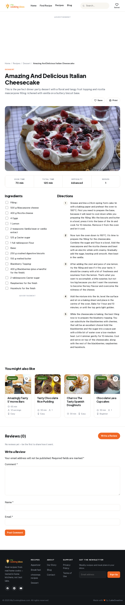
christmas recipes (35, 576)
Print (115, 100)
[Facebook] (7, 588)
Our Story (51, 565)
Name (9, 502)
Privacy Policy (66, 566)
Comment (11, 464)
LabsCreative (116, 600)
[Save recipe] (26, 379)
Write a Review (109, 436)
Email (9, 516)
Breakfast (36, 570)
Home (33, 5)
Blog (69, 5)
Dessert (26, 63)
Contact (51, 575)
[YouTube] (20, 588)
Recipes (59, 5)
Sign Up (114, 574)
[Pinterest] (14, 588)
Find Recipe (46, 5)
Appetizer (36, 565)
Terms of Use (67, 575)
